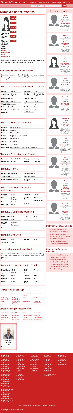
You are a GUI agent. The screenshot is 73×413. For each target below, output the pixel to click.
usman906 (15, 315)
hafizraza (4, 315)
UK (67, 126)
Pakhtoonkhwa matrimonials (7, 389)
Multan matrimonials (5, 367)
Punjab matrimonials (20, 374)
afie (24, 313)
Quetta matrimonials (5, 378)
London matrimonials (34, 356)
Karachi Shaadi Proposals (58, 257)
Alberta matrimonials (62, 359)
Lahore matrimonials (5, 363)
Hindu (13, 194)
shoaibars (37, 313)
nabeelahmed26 (6, 313)
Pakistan (67, 23)
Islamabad (65, 210)
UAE (65, 106)
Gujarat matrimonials (20, 363)
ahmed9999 (38, 317)
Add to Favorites (13, 17)
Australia (65, 86)
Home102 (65, 97)
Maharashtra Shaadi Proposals (59, 232)
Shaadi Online (31, 405)
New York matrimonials (48, 356)
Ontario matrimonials (62, 356)
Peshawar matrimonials (5, 374)
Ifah (65, 56)
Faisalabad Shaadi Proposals (59, 266)
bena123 (37, 315)
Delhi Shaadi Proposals (57, 239)
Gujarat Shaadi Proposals (58, 234)
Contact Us (51, 405)
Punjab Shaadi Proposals (58, 241)
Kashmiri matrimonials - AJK (7, 397)
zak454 (14, 313)
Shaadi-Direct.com (13, 2)
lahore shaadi (38, 294)
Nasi (65, 78)
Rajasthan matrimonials (20, 378)
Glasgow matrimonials (34, 371)
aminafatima (38, 320)
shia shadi (26, 301)
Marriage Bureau (56, 2)
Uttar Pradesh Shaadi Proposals (60, 236)
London (62, 124)
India (12, 348)
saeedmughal (27, 315)
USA (67, 166)
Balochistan (65, 43)
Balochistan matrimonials (6, 393)
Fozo (65, 138)
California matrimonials (48, 363)
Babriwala (65, 22)
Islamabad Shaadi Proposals (59, 255)
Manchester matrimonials (34, 363)
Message (13, 36)
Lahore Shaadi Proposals (58, 259)
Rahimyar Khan (65, 144)
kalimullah (15, 320)
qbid (13, 294)
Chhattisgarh (5, 52)
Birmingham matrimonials (34, 359)
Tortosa (65, 187)
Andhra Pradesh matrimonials (50, 374)
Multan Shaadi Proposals (58, 269)
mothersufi (4, 317)
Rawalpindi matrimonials (6, 371)
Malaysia (67, 64)
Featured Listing (44, 2)
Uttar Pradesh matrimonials (21, 367)
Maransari (65, 203)
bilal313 (3, 320)
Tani (65, 181)
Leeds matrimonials (34, 367)
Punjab (62, 23)
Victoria (67, 84)
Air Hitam (63, 63)
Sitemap (44, 405)
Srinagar (8, 346)
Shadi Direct (22, 405)
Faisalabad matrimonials (5, 382)
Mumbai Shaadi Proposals (58, 229)
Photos (13, 23)
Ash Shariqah (65, 103)
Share (13, 41)
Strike (65, 15)
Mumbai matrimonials (20, 356)
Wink (13, 32)
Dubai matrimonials (48, 367)
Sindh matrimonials (5, 386)
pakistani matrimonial (5, 298)
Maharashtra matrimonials (20, 359)
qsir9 (35, 297)
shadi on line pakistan (16, 302)
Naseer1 (65, 35)
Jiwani (65, 42)
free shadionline (16, 298)
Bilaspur (4, 50)
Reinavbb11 (65, 118)
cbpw (3, 294)
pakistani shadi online (28, 294)
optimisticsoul (27, 320)
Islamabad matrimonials (5, 356)
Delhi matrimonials (20, 371)
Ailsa (62, 84)
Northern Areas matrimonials (7, 401)
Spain (68, 191)
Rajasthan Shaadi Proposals (59, 243)
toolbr (3, 301)
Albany (64, 164)
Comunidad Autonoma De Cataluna (64, 190)
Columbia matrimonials (62, 363)
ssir (24, 297)
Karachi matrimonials (5, 359)
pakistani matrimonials (38, 302)
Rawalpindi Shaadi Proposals (59, 262)
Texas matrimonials (48, 359)
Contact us (66, 2)
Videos (13, 27)
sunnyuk (15, 317)
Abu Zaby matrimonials (48, 371)
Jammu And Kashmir (9, 347)
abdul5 (25, 317)
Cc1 (65, 157)
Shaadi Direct (32, 2)
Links (39, 405)
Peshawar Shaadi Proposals (59, 264)
